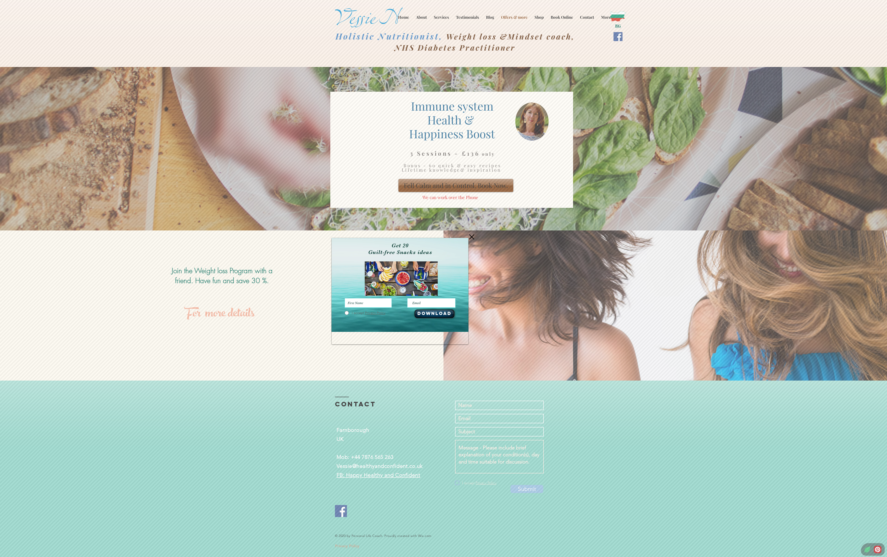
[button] (471, 236)
